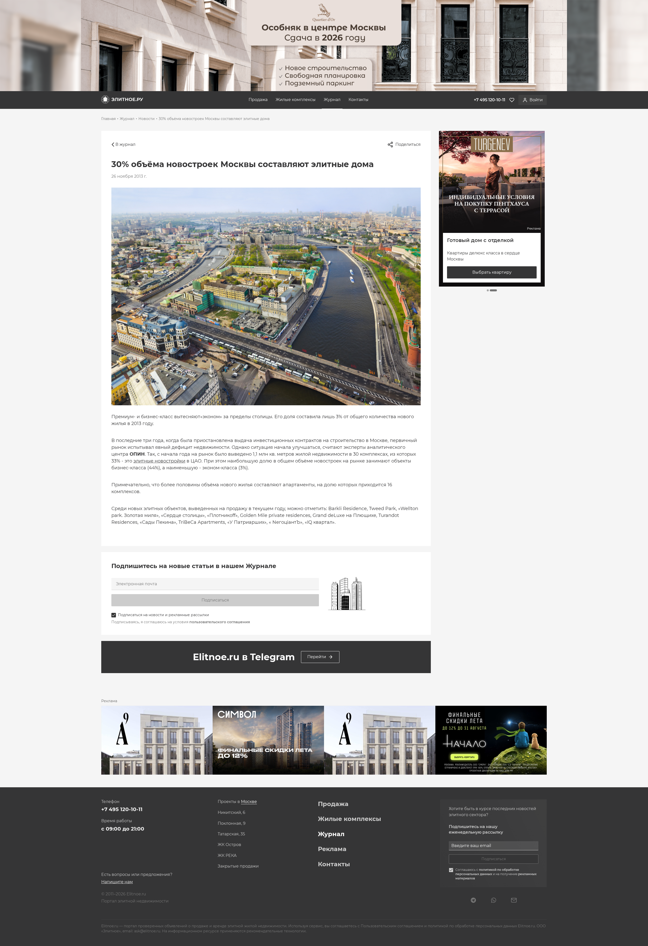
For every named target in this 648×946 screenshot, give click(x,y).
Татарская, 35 (231, 834)
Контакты (359, 99)
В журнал (125, 144)
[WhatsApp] (494, 900)
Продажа (258, 99)
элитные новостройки (159, 461)
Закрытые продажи (238, 866)
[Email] (514, 900)
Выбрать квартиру (492, 272)
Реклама (332, 849)
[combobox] (249, 801)
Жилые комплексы (296, 99)
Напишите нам (117, 881)
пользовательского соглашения (219, 622)
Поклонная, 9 (232, 823)
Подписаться (215, 600)
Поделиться (408, 144)
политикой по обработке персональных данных (487, 872)
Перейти (316, 656)
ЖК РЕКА (227, 855)
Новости (146, 118)
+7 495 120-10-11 (122, 809)
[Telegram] (473, 900)
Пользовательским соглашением (392, 926)
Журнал (332, 99)
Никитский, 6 (231, 812)
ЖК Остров (229, 844)
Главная (108, 118)
